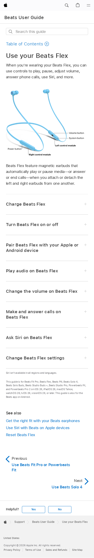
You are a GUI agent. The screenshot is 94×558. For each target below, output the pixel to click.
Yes (33, 509)
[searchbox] (47, 31)
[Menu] (88, 5)
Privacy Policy (12, 549)
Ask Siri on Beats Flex (29, 337)
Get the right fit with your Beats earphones (43, 420)
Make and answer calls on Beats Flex (33, 314)
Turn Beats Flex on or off (32, 224)
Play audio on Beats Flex (32, 270)
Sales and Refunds (56, 549)
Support (19, 522)
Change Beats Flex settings (35, 358)
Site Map (77, 549)
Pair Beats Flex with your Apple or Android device (42, 247)
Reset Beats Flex (20, 435)
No (60, 509)
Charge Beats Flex (25, 204)
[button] (66, 5)
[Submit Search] (10, 31)
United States (11, 538)
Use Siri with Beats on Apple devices (38, 427)
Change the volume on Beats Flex (42, 291)
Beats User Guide (24, 17)
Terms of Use (33, 549)
